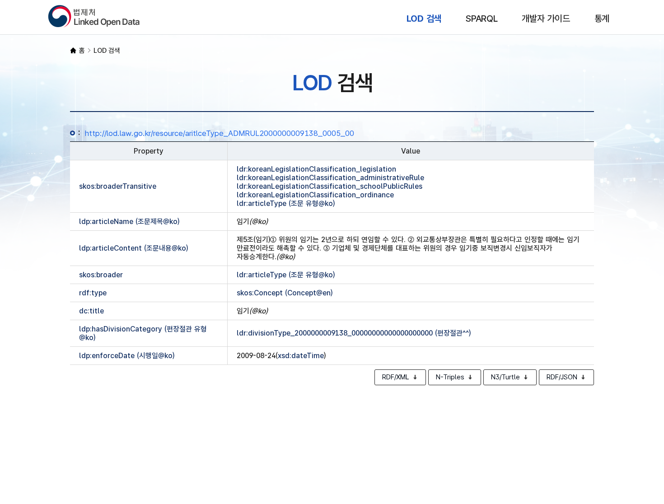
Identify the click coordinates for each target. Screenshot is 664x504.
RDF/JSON (562, 377)
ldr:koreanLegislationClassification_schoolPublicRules (329, 186)
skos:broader (101, 275)
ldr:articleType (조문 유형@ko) (286, 203)
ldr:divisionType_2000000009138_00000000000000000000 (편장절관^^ (354, 333)
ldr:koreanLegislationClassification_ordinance (315, 195)
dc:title (91, 311)
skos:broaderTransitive (117, 186)
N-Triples (450, 377)
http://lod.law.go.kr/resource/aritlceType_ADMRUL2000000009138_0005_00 (219, 133)
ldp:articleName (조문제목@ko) (129, 221)
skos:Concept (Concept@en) (284, 293)
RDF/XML (395, 377)
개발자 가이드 (546, 18)
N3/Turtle (505, 377)
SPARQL (482, 18)
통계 (602, 18)
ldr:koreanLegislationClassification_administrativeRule (330, 177)
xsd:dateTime (301, 355)
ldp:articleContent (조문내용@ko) (133, 248)
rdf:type (93, 293)
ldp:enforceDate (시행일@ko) (126, 355)
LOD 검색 (424, 18)
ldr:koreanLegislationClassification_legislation (316, 169)
